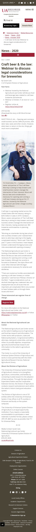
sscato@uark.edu (7, 440)
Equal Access (17, 521)
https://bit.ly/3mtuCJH (13, 107)
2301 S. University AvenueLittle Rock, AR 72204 (18, 476)
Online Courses (18, 469)
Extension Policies (10, 524)
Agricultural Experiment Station (18, 457)
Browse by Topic (10, 25)
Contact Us (18, 450)
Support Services (18, 508)
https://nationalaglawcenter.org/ (13, 313)
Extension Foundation (26, 522)
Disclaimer (24, 521)
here (3, 115)
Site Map (28, 524)
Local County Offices (18, 498)
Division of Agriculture (18, 454)
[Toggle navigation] (18, 55)
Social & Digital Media (18, 512)
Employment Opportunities (18, 466)
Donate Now (27, 25)
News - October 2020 (12, 37)
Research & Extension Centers (18, 505)
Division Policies (20, 524)
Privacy (30, 521)
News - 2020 (15, 35)
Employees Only (18, 526)
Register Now (8, 302)
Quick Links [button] (8, 3)
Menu (29, 9)
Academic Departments (18, 501)
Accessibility (6, 522)
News (7, 35)
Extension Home (13, 33)
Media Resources (27, 33)
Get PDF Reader (15, 522)
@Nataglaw (5, 315)
